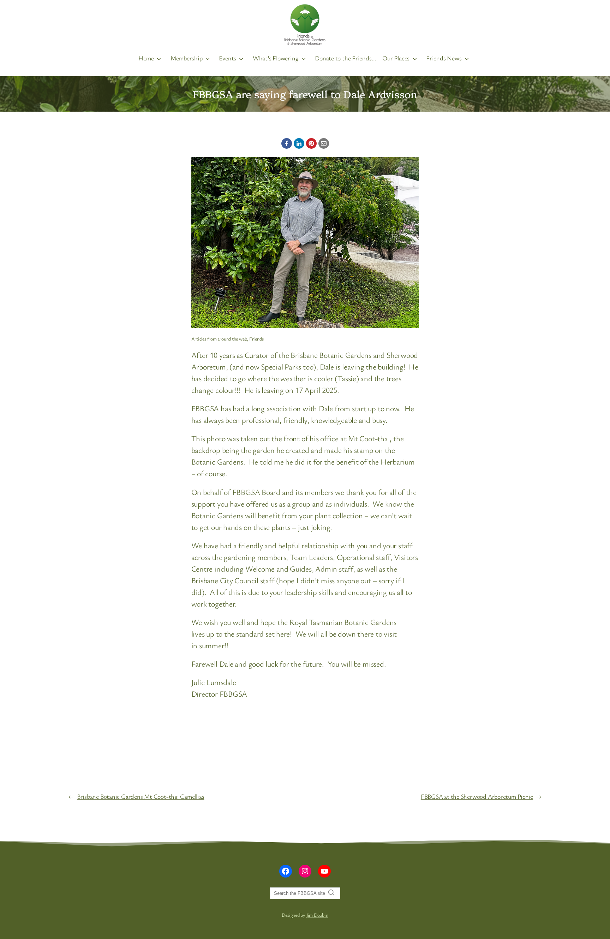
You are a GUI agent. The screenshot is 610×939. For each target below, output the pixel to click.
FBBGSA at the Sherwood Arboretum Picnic (477, 796)
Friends (256, 338)
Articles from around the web (219, 338)
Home (146, 58)
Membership (187, 58)
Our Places (395, 58)
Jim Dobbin (317, 914)
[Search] (331, 892)
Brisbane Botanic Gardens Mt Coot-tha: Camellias (140, 796)
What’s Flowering (275, 58)
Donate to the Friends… (345, 58)
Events (227, 58)
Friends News (443, 58)
